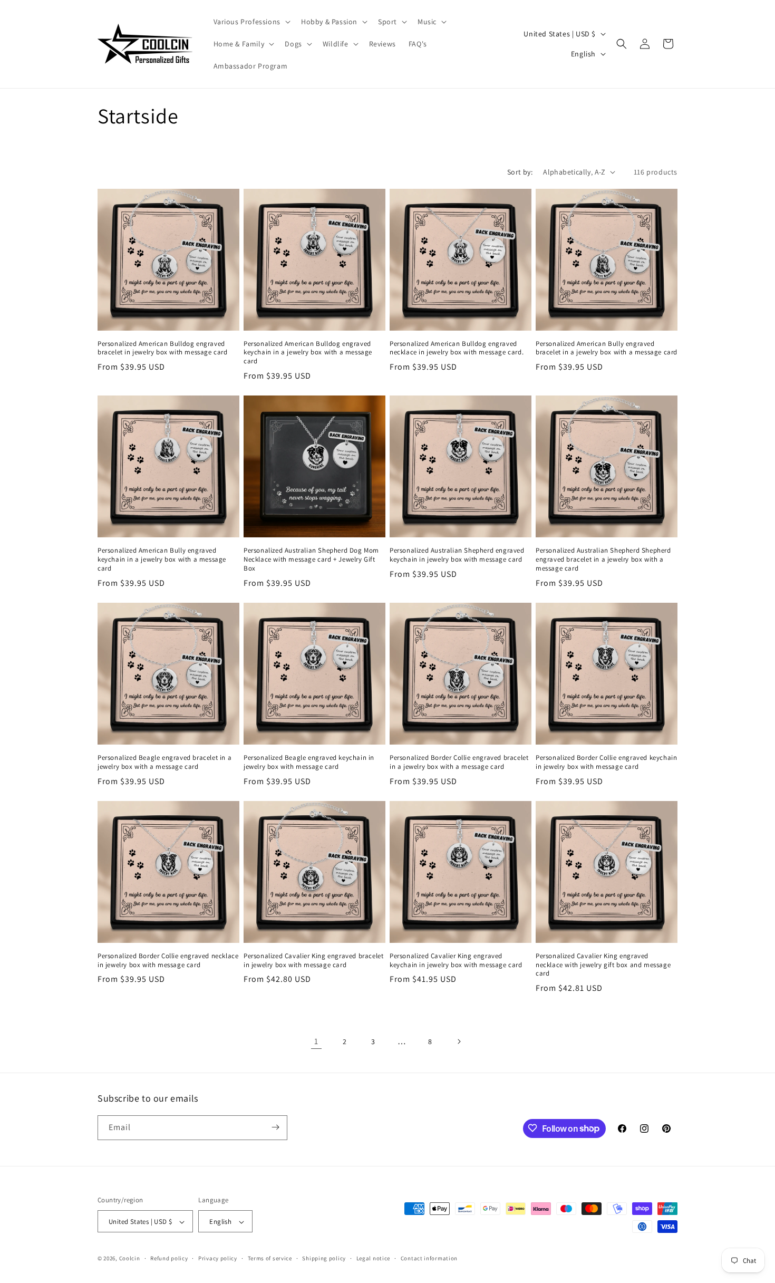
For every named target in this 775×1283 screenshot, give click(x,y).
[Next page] (458, 1041)
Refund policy (169, 1258)
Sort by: (519, 172)
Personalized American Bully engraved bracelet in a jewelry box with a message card (606, 348)
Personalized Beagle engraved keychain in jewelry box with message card (309, 762)
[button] (251, 22)
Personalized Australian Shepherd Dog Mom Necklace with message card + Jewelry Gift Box (311, 559)
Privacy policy (217, 1258)
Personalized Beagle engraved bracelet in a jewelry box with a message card (164, 762)
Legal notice (373, 1258)
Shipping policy (324, 1258)
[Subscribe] (275, 1127)
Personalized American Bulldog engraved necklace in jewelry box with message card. (457, 348)
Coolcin (129, 1258)
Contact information (429, 1258)
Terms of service (270, 1258)
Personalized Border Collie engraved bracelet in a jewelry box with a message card (459, 762)
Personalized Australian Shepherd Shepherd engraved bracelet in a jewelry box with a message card (603, 559)
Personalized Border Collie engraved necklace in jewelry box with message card (168, 960)
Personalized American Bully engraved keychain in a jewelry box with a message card (162, 559)
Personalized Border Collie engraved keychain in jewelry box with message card (606, 762)
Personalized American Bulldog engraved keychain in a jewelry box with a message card (308, 353)
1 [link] (316, 1041)
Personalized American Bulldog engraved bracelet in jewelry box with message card (163, 348)
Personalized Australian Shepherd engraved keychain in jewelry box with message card (457, 555)
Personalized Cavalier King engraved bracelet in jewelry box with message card (313, 960)
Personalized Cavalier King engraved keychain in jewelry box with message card (456, 960)
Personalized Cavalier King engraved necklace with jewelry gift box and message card (603, 965)
